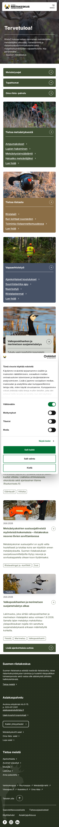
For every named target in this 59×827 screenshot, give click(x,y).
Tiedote (9, 592)
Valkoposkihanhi (37, 638)
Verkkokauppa (9, 785)
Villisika (22, 491)
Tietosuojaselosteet (39, 810)
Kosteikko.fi (23, 789)
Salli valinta (29, 459)
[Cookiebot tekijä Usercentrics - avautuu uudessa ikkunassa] (44, 357)
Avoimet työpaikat (11, 763)
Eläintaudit (10, 491)
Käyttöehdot (9, 815)
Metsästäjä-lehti (41, 785)
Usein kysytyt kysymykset (14, 715)
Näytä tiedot (44, 441)
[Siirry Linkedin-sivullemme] (17, 822)
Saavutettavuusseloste (14, 810)
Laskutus (7, 771)
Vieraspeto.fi (8, 789)
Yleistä (8, 638)
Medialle (6, 767)
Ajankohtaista (9, 759)
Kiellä (29, 468)
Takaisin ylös (8, 798)
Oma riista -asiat (10, 736)
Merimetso (20, 638)
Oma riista (35, 789)
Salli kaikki (29, 450)
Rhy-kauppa (24, 785)
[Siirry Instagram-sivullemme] (11, 822)
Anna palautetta (10, 775)
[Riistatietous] (51, 202)
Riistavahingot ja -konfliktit (17, 565)
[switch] (52, 413)
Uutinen (9, 518)
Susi (36, 565)
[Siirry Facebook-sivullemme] (5, 822)
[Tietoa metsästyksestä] (51, 132)
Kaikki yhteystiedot (14, 724)
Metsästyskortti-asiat (12, 732)
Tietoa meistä (9, 684)
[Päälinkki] (51, 267)
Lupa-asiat (7, 740)
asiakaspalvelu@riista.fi (13, 710)
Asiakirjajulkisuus (27, 815)
